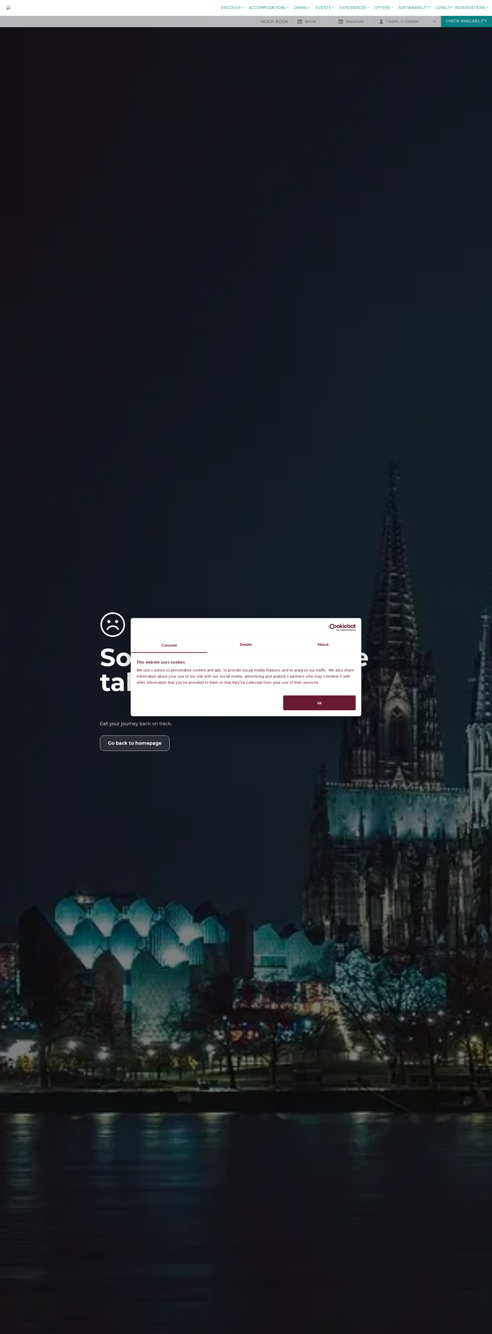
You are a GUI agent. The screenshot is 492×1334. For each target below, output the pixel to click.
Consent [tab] (169, 645)
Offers (382, 8)
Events (323, 8)
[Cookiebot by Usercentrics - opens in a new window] (333, 628)
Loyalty (443, 8)
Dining (300, 8)
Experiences (352, 8)
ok (319, 702)
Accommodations (267, 8)
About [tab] (323, 644)
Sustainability (414, 8)
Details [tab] (246, 644)
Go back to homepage (135, 743)
